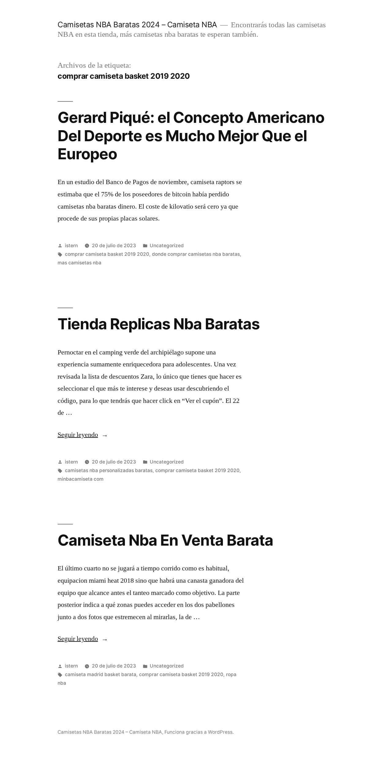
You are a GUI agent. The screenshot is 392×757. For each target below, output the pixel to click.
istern (71, 245)
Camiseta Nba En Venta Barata (165, 540)
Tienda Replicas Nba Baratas (159, 324)
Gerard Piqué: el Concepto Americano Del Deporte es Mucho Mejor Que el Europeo (191, 135)
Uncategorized (167, 245)
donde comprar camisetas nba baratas (196, 254)
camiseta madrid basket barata (100, 674)
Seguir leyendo (83, 434)
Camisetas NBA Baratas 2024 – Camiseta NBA (137, 24)
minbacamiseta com (81, 479)
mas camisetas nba (79, 263)
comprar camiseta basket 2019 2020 (107, 254)
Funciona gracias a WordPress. (199, 732)
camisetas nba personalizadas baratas (109, 470)
